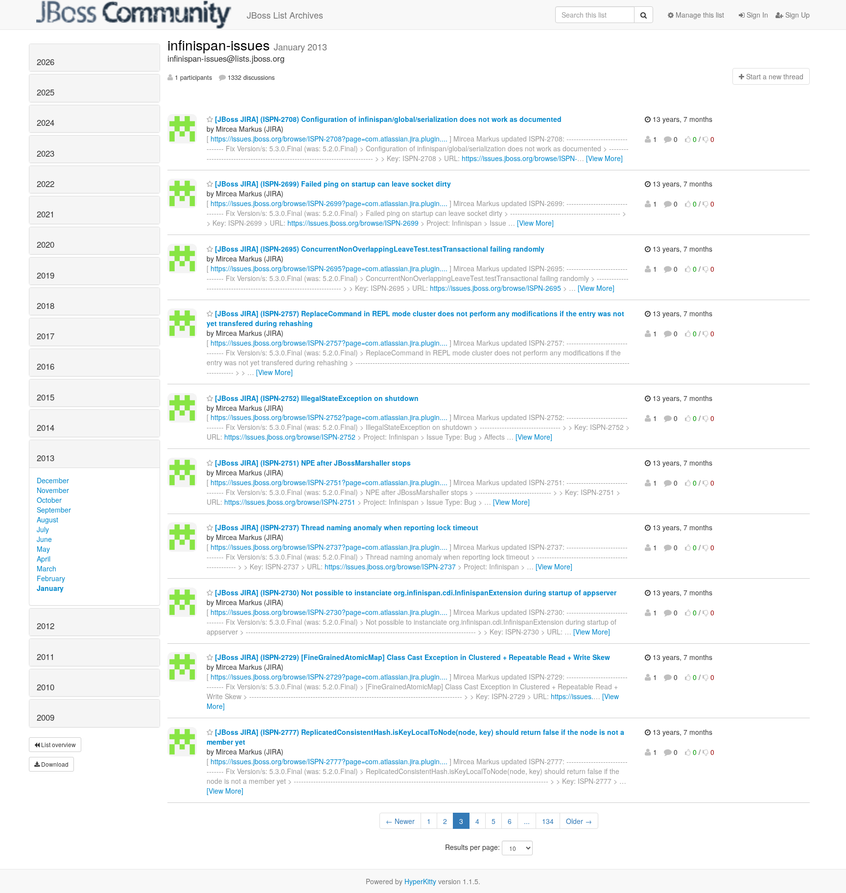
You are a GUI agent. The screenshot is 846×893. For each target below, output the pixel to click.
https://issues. (572, 696)
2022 (45, 183)
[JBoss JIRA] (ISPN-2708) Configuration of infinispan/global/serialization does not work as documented (387, 119)
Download (54, 764)
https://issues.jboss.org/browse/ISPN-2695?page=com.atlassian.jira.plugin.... (329, 268)
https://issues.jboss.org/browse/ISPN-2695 (495, 288)
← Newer (400, 821)
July (43, 529)
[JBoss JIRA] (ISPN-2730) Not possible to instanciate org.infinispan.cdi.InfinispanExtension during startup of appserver (414, 592)
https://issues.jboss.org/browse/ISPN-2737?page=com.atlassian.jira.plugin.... (329, 547)
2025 (45, 92)
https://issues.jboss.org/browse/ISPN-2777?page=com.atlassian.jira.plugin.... (329, 761)
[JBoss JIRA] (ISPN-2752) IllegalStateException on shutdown (316, 398)
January (50, 588)
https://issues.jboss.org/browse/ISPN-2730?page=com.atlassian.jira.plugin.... (329, 612)
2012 (45, 626)
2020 (45, 244)
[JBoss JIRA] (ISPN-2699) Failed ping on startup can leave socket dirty (332, 183)
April (43, 559)
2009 (45, 717)
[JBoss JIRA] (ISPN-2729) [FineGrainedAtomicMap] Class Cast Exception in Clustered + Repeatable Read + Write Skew (411, 657)
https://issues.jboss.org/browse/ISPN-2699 (353, 223)
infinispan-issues (220, 44)
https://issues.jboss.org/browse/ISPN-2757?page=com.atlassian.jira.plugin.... (329, 343)
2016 (45, 366)
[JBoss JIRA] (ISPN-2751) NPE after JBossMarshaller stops (312, 463)
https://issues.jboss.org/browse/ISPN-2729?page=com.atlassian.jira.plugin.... (329, 677)
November (53, 490)
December (53, 480)
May (43, 549)
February (51, 578)
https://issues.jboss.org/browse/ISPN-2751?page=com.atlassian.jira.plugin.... (329, 482)
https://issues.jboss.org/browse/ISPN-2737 (390, 566)
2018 (45, 305)
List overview (58, 744)
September (54, 510)
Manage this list (699, 15)
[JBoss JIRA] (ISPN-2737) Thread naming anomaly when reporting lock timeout (345, 527)
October (49, 500)
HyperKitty (420, 881)
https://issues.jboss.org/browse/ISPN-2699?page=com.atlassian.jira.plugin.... (329, 203)
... (527, 821)
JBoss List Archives (285, 14)
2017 (45, 336)
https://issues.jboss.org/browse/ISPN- (519, 158)
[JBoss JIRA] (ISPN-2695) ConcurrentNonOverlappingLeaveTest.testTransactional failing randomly (378, 249)
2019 (45, 275)
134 (548, 821)
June (44, 539)
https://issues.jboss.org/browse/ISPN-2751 (289, 502)
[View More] (604, 158)
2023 (45, 153)
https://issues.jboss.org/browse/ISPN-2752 (289, 437)
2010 (45, 687)
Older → (579, 821)
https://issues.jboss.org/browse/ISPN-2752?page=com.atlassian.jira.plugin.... (329, 417)
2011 (45, 656)
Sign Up (796, 15)
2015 (45, 397)
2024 (45, 122)
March (46, 568)
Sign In (756, 15)
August (47, 519)
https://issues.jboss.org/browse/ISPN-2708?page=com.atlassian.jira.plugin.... (329, 138)
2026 (45, 62)
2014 (45, 427)
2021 (45, 214)
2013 (45, 458)
